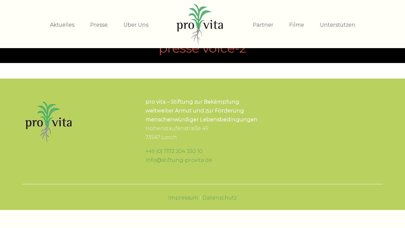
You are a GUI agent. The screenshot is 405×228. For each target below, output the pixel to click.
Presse (99, 25)
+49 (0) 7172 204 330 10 (174, 151)
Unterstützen (337, 25)
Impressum (183, 198)
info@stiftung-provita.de (179, 160)
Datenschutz (219, 198)
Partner (263, 25)
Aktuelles (62, 25)
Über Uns (135, 25)
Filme (296, 25)
